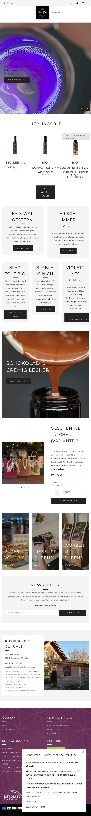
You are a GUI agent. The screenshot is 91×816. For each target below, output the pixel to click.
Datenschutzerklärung (45, 605)
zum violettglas (16, 80)
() (86, 3)
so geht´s (68, 251)
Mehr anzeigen (57, 469)
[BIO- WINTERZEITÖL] (75, 145)
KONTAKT (51, 733)
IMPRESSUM (7, 748)
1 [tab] (44, 110)
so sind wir (45, 309)
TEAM (4, 725)
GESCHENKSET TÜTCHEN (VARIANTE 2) (67, 434)
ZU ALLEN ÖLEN (45, 192)
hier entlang (23, 248)
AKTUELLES (55, 12)
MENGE (66, 492)
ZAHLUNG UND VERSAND (13, 756)
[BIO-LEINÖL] (15, 145)
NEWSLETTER (53, 729)
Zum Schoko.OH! (17, 381)
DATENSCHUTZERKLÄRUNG (15, 752)
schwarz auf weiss (15, 314)
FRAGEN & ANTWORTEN (58, 725)
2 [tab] (46, 110)
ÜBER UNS (7, 729)
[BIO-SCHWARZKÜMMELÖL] (45, 145)
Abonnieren (71, 613)
